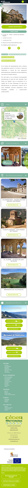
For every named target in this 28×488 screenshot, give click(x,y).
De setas (6, 383)
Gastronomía (7, 372)
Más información (7, 163)
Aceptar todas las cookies (11, 481)
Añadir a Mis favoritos (15, 26)
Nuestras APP (14, 430)
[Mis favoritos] (23, 1)
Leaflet (19, 138)
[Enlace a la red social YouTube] (20, 423)
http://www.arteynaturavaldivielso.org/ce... (12, 42)
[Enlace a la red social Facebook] (17, 423)
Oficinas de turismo (9, 407)
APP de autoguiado (8, 376)
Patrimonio (7, 368)
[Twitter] (18, 48)
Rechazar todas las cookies (11, 476)
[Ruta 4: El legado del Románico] (11, 156)
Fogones (6, 401)
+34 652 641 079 (7, 40)
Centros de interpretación (17, 54)
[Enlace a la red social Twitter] (13, 423)
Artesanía (7, 371)
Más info (2, 472)
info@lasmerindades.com (14, 439)
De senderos (7, 380)
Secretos (6, 365)
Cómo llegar (14, 31)
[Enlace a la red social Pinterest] (10, 423)
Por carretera (7, 379)
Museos (6, 392)
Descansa (7, 400)
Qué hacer (5, 54)
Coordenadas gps (14, 441)
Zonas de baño (8, 393)
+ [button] (3, 108)
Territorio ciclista (8, 381)
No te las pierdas (8, 378)
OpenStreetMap (23, 138)
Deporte (6, 391)
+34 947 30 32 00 (7, 38)
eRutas (6, 386)
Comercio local (7, 408)
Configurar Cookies (9, 485)
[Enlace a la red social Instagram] (7, 423)
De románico (7, 385)
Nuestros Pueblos (8, 369)
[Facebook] (9, 48)
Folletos (6, 410)
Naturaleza (7, 367)
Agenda (6, 406)
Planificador (7, 399)
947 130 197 (15, 437)
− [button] (3, 110)
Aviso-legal (14, 428)
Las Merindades (6, 1)
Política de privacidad (14, 425)
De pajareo (7, 382)
